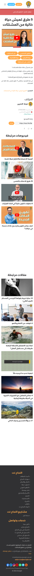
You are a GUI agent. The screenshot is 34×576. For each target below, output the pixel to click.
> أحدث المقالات (25, 476)
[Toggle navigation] (5, 4)
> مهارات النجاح (25, 479)
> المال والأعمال (25, 482)
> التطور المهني (25, 487)
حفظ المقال (27, 114)
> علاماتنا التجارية (24, 538)
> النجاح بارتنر (25, 527)
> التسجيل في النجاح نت (22, 532)
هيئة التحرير (22, 104)
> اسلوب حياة (26, 485)
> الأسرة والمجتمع (24, 493)
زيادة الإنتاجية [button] (14, 58)
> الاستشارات (26, 498)
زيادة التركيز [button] (27, 58)
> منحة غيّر (26, 515)
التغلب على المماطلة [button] (24, 62)
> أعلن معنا (26, 524)
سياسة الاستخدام (10, 568)
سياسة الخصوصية (19, 568)
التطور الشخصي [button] (25, 53)
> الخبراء (27, 501)
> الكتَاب (27, 504)
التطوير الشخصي (24, 112)
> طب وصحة (26, 490)
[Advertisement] (17, 252)
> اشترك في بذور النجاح (22, 530)
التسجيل (11, 4)
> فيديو (27, 496)
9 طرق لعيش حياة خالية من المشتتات (15, 90)
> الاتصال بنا (26, 541)
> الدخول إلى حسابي (23, 535)
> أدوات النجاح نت (24, 507)
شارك (11, 123)
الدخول (19, 4)
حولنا (26, 568)
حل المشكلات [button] (11, 53)
